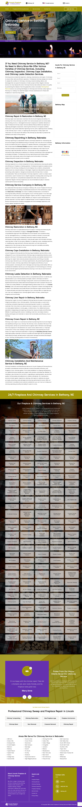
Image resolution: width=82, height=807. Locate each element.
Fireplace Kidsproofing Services (57, 582)
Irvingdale (45, 745)
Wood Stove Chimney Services (12, 622)
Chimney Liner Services (12, 464)
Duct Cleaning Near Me (27, 608)
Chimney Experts (12, 601)
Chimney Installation (72, 425)
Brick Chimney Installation (72, 438)
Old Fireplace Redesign (57, 521)
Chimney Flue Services (72, 457)
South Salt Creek (64, 745)
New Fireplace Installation (72, 431)
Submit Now (65, 95)
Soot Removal (42, 425)
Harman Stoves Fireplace (27, 554)
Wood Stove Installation (57, 614)
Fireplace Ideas (12, 608)
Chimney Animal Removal (57, 574)
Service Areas (36, 9)
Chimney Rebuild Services (27, 582)
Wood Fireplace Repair (27, 476)
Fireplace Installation (57, 431)
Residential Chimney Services (57, 506)
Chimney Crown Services (12, 457)
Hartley (27, 752)
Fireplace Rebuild (12, 476)
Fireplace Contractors (72, 470)
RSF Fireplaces (12, 547)
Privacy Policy (35, 795)
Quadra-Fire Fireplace (72, 554)
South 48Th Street (65, 743)
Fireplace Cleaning (72, 420)
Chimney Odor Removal (27, 521)
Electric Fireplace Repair (57, 476)
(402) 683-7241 (70, 9)
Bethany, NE (63, 791)
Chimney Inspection (57, 420)
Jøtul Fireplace (12, 560)
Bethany (9, 749)
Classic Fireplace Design (72, 521)
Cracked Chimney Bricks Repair (72, 514)
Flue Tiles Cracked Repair (42, 521)
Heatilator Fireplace (27, 547)
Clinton (9, 754)
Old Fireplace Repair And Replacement (57, 451)
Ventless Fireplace (42, 622)
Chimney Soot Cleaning (12, 431)
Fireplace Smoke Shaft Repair (27, 445)
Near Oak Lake (47, 752)
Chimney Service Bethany (15, 41)
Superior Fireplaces (12, 541)
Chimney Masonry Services (27, 470)
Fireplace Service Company (42, 595)
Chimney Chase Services (42, 457)
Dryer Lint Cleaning (42, 589)
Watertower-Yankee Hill (66, 752)
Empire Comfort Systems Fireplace (12, 574)
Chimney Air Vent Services (12, 534)
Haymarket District (30, 756)
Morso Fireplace (42, 566)
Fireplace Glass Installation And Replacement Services (27, 491)
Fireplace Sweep (42, 470)
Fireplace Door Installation (42, 491)
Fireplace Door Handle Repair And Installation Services (57, 491)
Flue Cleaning (12, 425)
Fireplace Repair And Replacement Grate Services (27, 499)
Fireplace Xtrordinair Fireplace (72, 560)
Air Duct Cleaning (27, 589)
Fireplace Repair (42, 431)
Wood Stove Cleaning (72, 614)
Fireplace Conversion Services (57, 622)
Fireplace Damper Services (57, 499)
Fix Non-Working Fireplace (27, 438)
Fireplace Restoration (12, 438)
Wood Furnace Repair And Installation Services (42, 483)
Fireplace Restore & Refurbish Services (27, 637)
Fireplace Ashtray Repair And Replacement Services (72, 491)
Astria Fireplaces (72, 541)
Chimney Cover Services (57, 457)
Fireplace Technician (72, 608)
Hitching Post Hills (47, 739)
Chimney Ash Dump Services (42, 464)
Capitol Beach (11, 751)
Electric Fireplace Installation (27, 483)
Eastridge (27, 747)
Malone (45, 749)
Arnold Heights (11, 745)
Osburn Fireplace (42, 554)
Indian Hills (46, 741)
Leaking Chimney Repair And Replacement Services (27, 514)
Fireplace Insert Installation (12, 582)
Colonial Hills (10, 758)
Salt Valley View (64, 741)
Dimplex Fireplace (57, 554)
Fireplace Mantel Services (72, 637)
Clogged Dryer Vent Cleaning (12, 595)
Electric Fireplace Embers (57, 528)
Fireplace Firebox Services (42, 499)
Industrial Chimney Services (71, 506)
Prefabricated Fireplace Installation (72, 483)
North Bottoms (47, 756)
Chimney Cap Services (27, 457)
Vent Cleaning (12, 589)
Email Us (67, 3)
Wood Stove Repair (42, 614)
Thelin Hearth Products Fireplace (27, 574)
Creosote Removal (27, 425)
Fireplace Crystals (27, 534)
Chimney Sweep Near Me (42, 608)
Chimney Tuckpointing (72, 445)
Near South (46, 754)
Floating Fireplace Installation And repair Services (57, 637)
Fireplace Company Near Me (12, 614)
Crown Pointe (28, 741)
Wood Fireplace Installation (72, 476)
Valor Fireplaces (27, 541)
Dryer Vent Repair (27, 601)
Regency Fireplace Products (72, 534)
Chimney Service (42, 420)
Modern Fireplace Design (12, 528)
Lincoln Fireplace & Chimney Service (58, 804)
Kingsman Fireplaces (57, 541)
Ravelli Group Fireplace (42, 574)
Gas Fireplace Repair (42, 476)
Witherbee (63, 756)
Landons (45, 747)
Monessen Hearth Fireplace (27, 567)
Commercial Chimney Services (42, 506)
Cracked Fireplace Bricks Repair (42, 637)
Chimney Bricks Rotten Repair (57, 514)
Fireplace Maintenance (27, 614)
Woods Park (63, 758)
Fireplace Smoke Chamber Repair (42, 445)
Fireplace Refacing (57, 445)
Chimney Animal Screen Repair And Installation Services (57, 438)
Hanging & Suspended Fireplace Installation (72, 621)
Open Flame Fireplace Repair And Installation (12, 630)
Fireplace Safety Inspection (57, 602)
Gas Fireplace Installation (12, 483)
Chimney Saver (71, 451)
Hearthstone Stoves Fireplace (72, 567)
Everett (27, 749)
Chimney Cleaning (27, 420)
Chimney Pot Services (57, 464)
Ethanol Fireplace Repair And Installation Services (57, 483)
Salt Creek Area (64, 739)
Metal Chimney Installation (12, 445)
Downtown (28, 743)
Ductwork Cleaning (57, 608)
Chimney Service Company (57, 595)
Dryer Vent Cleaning (72, 582)
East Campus (28, 745)
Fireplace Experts (72, 595)
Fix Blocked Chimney (12, 514)
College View (10, 756)
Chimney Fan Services (72, 464)
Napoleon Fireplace (42, 547)
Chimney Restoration (12, 451)
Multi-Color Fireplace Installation (42, 535)
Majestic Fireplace (57, 547)
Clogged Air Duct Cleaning (27, 595)
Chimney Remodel (57, 630)
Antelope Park (11, 743)
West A (62, 754)
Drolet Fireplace (12, 566)
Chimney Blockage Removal (27, 451)
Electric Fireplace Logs (27, 506)
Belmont (9, 747)
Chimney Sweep (12, 420)
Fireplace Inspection (42, 451)
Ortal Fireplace (57, 560)
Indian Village (46, 743)
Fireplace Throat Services (12, 506)
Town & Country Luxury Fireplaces (42, 541)
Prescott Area (46, 758)
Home (7, 9)
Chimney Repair (57, 425)
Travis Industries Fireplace (57, 567)
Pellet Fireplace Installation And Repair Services (57, 535)
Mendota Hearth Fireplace (42, 560)
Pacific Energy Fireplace (27, 560)
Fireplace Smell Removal (12, 521)
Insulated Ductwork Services (72, 630)
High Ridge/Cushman (30, 758)
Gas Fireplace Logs (71, 499)
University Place (64, 751)
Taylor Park (63, 749)
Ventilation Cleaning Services (27, 630)
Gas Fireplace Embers (72, 528)
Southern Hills (64, 747)
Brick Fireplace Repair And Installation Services (12, 637)
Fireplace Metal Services (12, 499)
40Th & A (9, 739)
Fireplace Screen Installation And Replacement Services (72, 574)
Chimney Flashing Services (12, 470)
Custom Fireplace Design (27, 528)
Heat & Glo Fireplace (12, 554)
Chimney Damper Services (27, 464)
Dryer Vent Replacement (42, 602)
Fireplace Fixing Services (27, 622)
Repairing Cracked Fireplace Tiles (42, 514)
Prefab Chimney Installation (42, 582)
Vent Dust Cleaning (56, 589)
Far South (27, 751)
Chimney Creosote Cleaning (27, 431)
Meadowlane (46, 751)
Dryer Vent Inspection (72, 589)
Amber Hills (10, 741)
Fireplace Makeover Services (42, 630)
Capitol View (10, 752)
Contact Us (47, 9)
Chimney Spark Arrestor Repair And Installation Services (42, 438)
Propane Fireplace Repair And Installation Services (12, 491)
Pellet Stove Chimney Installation (42, 528)
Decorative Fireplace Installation (72, 602)
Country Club (28, 739)
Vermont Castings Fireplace (72, 548)
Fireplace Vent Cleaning (57, 470)
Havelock (27, 754)
